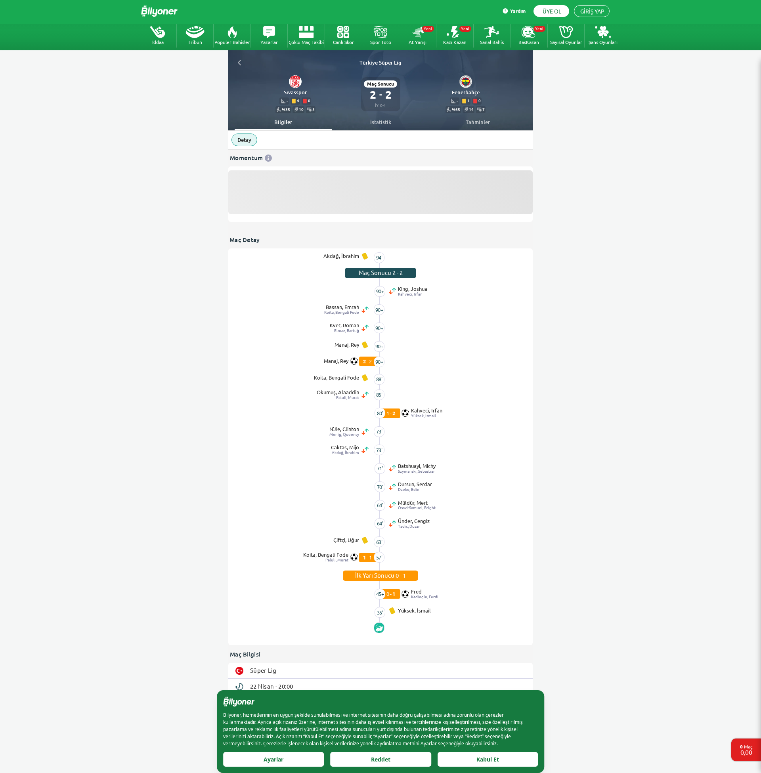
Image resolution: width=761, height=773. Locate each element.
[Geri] (239, 62)
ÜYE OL (552, 11)
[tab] (283, 122)
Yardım (518, 10)
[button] (295, 93)
